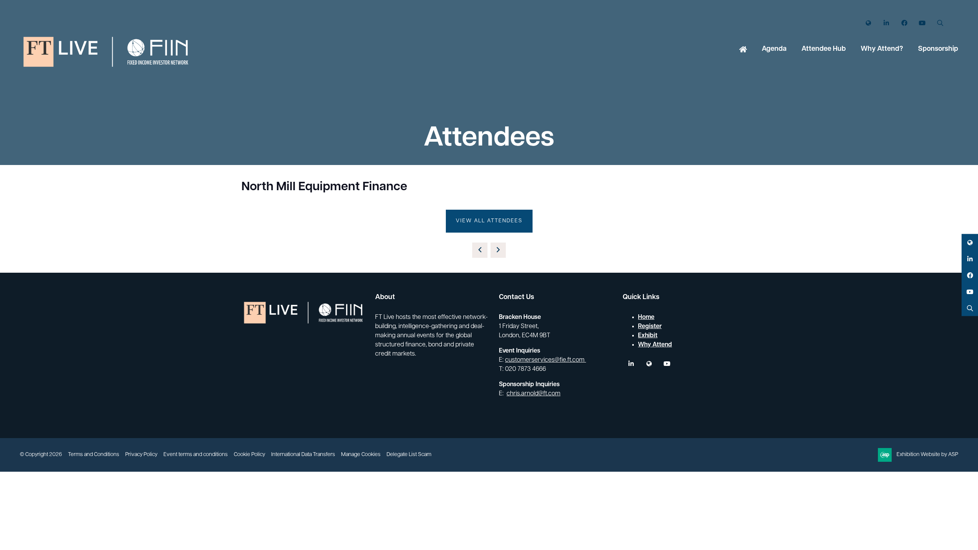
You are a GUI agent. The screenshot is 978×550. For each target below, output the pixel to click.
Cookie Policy (249, 455)
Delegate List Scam (409, 455)
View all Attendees (489, 221)
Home (743, 50)
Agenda (774, 49)
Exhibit (647, 336)
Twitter (868, 23)
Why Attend (655, 345)
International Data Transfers (303, 455)
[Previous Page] (479, 250)
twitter (649, 364)
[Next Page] (498, 250)
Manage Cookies (361, 455)
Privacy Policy (141, 455)
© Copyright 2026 (41, 455)
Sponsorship (938, 49)
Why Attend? (882, 49)
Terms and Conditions (93, 455)
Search (940, 23)
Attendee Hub (824, 49)
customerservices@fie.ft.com (545, 360)
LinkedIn (886, 23)
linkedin (631, 364)
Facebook (904, 23)
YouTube (922, 23)
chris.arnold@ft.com (533, 394)
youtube (667, 364)
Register (650, 327)
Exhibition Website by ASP (927, 455)
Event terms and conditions (196, 455)
